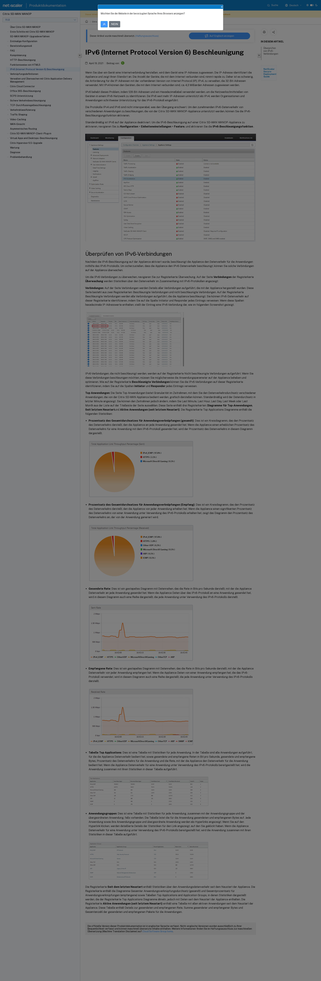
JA (104, 24)
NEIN (114, 24)
